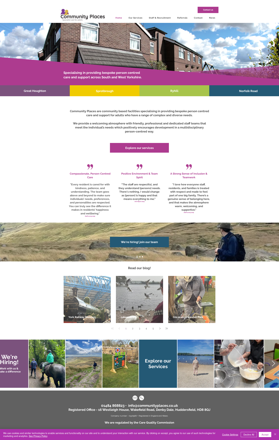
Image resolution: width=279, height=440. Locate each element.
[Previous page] (119, 328)
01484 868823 (112, 405)
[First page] (112, 328)
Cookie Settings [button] (230, 434)
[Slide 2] (139, 257)
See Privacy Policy (38, 436)
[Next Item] (273, 364)
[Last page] (167, 328)
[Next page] (160, 328)
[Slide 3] (142, 256)
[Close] (275, 434)
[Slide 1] (136, 256)
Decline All (248, 434)
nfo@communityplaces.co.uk (153, 405)
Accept (265, 434)
